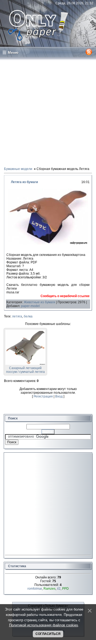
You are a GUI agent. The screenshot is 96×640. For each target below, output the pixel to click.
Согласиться (48, 634)
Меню (13, 52)
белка (28, 316)
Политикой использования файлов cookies (43, 625)
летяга (17, 316)
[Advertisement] (48, 112)
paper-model (30, 306)
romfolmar (34, 588)
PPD (65, 588)
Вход (59, 396)
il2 (59, 588)
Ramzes (49, 588)
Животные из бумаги (39, 302)
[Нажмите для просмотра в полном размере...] (48, 243)
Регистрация (43, 396)
